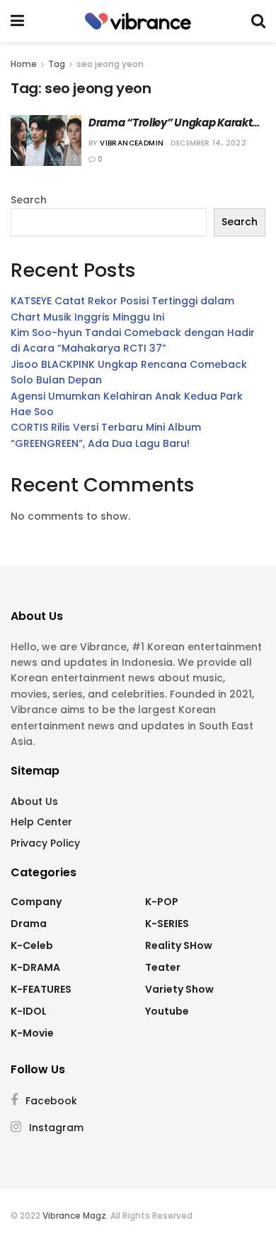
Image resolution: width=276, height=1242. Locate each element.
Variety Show (179, 989)
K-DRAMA (35, 967)
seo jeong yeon (110, 64)
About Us (34, 801)
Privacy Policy (45, 843)
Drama (29, 923)
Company (36, 902)
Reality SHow (178, 945)
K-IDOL (29, 1011)
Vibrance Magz (74, 1216)
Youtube (167, 1011)
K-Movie (32, 1033)
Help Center (41, 822)
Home (24, 64)
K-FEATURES (41, 989)
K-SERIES (167, 923)
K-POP (161, 902)
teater (162, 967)
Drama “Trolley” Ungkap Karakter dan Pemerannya (176, 122)
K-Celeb (32, 945)
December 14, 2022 (208, 143)
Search (29, 200)
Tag (56, 64)
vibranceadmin (131, 143)
